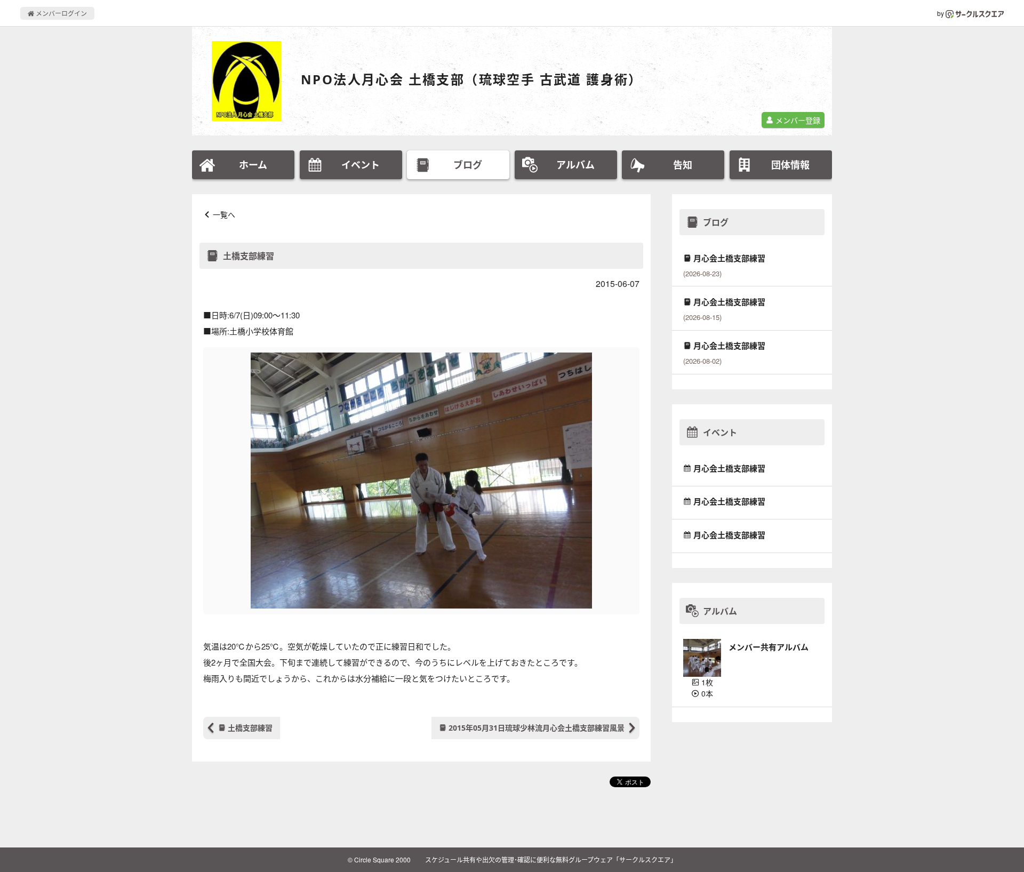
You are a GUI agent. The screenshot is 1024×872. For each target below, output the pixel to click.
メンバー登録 (796, 120)
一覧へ (224, 214)
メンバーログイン (60, 13)
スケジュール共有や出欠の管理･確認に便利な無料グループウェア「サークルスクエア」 (551, 859)
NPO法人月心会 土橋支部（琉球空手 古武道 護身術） (472, 79)
